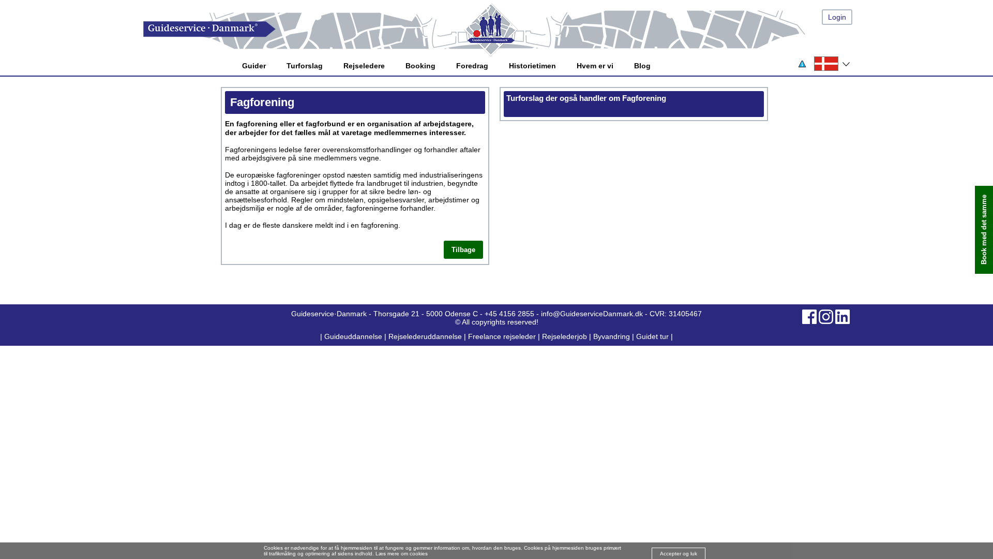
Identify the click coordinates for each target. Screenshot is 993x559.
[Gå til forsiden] (506, 29)
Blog (642, 66)
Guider (254, 66)
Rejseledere (364, 66)
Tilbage (463, 250)
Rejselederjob (564, 336)
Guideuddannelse (354, 336)
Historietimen (532, 66)
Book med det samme (984, 230)
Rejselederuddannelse (426, 336)
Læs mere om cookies (401, 553)
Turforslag (305, 66)
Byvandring (611, 336)
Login (837, 17)
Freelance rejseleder (502, 336)
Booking (420, 66)
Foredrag (472, 66)
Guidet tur (652, 336)
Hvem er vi (595, 66)
